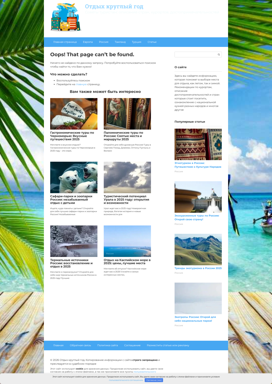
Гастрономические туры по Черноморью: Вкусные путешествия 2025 (72, 136)
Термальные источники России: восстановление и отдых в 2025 (71, 263)
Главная (58, 345)
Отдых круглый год (114, 6)
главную (81, 84)
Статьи (152, 41)
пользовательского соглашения (126, 380)
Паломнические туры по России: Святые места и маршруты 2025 (123, 136)
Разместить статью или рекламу (168, 345)
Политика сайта (107, 345)
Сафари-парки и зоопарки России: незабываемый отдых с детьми (71, 199)
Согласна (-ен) (154, 380)
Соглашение (132, 345)
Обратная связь (80, 345)
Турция (136, 41)
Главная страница (65, 41)
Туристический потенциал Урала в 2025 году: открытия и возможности (126, 199)
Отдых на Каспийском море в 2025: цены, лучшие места (127, 261)
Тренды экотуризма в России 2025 (198, 268)
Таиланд (120, 41)
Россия (103, 41)
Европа (88, 41)
